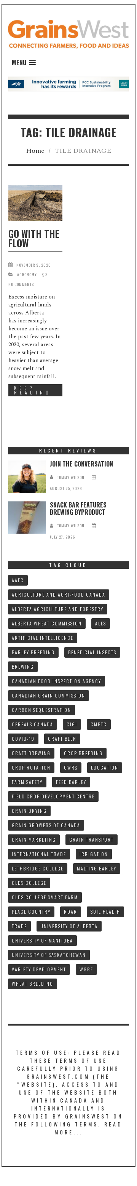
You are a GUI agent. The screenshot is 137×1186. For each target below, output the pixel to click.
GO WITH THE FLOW (33, 238)
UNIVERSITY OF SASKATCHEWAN (49, 955)
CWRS (71, 767)
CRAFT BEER (62, 738)
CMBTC (99, 724)
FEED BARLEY (71, 782)
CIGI (72, 724)
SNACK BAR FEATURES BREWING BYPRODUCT (78, 508)
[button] (24, 63)
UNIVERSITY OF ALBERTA (69, 926)
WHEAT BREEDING (32, 983)
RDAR (70, 911)
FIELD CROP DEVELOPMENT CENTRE (53, 796)
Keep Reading (32, 390)
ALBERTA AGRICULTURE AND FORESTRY (58, 609)
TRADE (19, 926)
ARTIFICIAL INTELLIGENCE (42, 638)
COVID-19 (23, 738)
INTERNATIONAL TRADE (39, 854)
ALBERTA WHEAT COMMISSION (47, 623)
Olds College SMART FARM (45, 897)
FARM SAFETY (27, 782)
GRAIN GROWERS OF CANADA (46, 825)
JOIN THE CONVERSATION (81, 463)
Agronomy (27, 274)
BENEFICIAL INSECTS (92, 652)
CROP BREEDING (83, 753)
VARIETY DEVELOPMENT (39, 969)
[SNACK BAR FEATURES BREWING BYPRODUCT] (27, 517)
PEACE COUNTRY (31, 911)
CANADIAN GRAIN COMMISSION (48, 695)
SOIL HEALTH (105, 911)
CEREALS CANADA (32, 724)
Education (104, 767)
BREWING (23, 666)
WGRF (86, 969)
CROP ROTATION (31, 767)
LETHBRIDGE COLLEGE (38, 868)
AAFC (18, 580)
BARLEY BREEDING (33, 652)
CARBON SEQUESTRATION (41, 710)
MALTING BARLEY (96, 868)
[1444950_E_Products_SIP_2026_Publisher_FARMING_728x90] (68, 84)
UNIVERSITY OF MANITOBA (42, 940)
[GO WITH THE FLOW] (35, 203)
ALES (100, 623)
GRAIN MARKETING (34, 839)
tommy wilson (70, 477)
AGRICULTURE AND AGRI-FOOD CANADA (58, 594)
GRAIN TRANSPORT (91, 839)
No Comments (21, 284)
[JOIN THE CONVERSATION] (27, 476)
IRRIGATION (94, 854)
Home (35, 151)
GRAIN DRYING (29, 810)
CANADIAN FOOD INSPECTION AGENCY (56, 681)
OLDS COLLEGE (29, 883)
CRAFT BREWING (31, 753)
